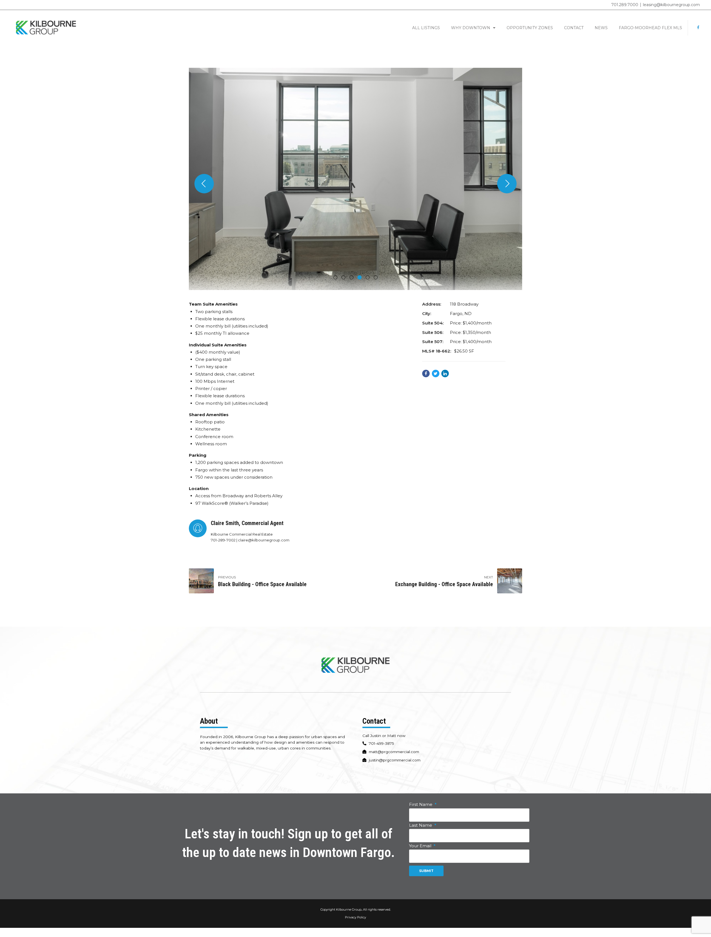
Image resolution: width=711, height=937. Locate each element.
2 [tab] (344, 278)
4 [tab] (360, 278)
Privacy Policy (355, 917)
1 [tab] (336, 278)
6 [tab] (377, 278)
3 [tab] (352, 278)
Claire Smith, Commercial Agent (247, 523)
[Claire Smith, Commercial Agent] (198, 528)
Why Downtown (470, 27)
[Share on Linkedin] (445, 373)
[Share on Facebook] (426, 373)
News (601, 27)
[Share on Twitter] (435, 373)
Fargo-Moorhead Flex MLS (650, 27)
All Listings (426, 27)
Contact (574, 27)
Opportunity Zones (530, 27)
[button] (204, 183)
